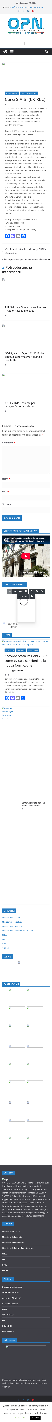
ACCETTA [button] (35, 1417)
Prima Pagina (33, 650)
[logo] (5, 1179)
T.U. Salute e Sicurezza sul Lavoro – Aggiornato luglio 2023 (25, 308)
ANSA (4, 1309)
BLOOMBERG (8, 1331)
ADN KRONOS (8, 1314)
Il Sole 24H (7, 1326)
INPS (4, 939)
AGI (3, 1320)
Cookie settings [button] (20, 1417)
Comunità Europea (10, 1292)
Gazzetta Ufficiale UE (11, 1298)
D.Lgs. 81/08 (10, 650)
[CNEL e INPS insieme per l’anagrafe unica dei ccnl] (26, 375)
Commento (8, 442)
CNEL (4, 935)
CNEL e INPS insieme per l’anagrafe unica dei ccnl (20, 404)
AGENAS (5, 948)
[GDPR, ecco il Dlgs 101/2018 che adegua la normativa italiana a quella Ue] (26, 326)
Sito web (6, 504)
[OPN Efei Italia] (5, 51)
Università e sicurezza (12, 1287)
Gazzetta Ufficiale (10, 1303)
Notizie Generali (12, 93)
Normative (21, 650)
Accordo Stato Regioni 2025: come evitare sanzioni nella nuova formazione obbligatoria (26, 663)
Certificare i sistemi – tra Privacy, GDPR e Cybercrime (25, 251)
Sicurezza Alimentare (29, 93)
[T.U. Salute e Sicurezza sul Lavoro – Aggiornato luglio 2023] (26, 280)
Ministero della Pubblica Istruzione (17, 930)
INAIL (4, 943)
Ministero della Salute (12, 922)
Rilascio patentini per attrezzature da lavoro (24, 259)
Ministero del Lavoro (11, 917)
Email (5, 491)
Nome (6, 478)
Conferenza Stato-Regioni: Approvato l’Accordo (33, 804)
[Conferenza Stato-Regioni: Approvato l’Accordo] (10, 805)
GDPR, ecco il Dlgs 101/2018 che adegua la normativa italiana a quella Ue (24, 357)
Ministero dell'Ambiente (13, 926)
